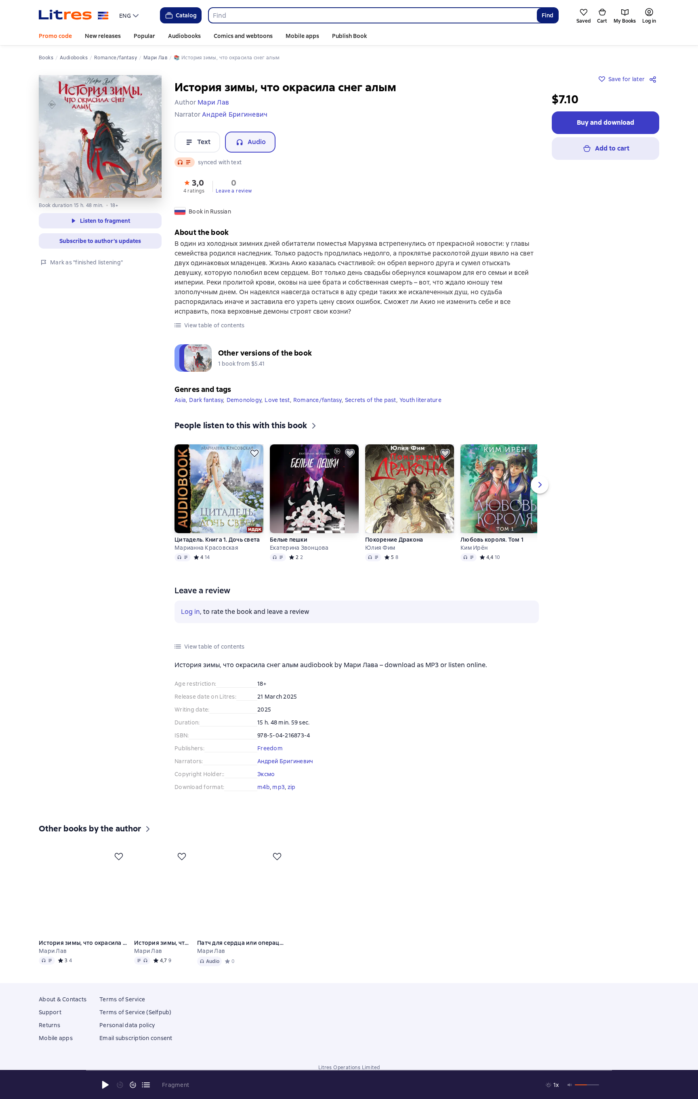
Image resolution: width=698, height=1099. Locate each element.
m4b (263, 785)
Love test (277, 398)
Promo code (55, 36)
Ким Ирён (474, 545)
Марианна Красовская (206, 545)
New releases (103, 36)
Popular (144, 36)
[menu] (130, 15)
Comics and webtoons (243, 36)
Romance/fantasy (317, 398)
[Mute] (570, 1085)
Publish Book (349, 36)
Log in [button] (190, 609)
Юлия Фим (380, 545)
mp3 (278, 785)
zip (292, 785)
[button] (194, 186)
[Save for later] (254, 451)
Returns (49, 1034)
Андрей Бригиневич (285, 759)
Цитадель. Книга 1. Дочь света (217, 537)
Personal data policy (127, 1034)
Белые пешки (288, 537)
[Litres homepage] (74, 15)
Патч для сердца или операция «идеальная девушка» (241, 952)
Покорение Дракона (394, 537)
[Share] (654, 79)
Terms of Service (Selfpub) (135, 1022)
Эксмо (266, 772)
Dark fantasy (206, 398)
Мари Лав (53, 960)
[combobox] (372, 15)
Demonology (244, 398)
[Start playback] (105, 1084)
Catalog (186, 15)
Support (50, 1022)
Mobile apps (302, 36)
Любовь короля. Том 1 (492, 537)
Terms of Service (122, 1009)
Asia (180, 398)
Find (547, 15)
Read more (580, 1027)
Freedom (270, 746)
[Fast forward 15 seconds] (133, 1085)
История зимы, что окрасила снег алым (83, 952)
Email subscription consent (135, 1047)
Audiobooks (184, 36)
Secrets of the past (370, 398)
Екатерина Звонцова (299, 545)
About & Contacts (62, 1009)
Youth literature (420, 398)
